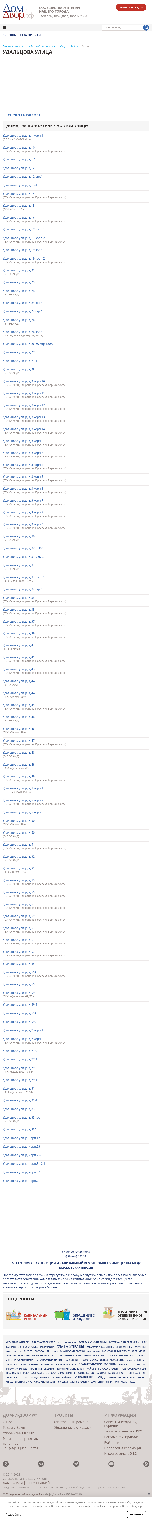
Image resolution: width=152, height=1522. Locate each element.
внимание (71, 1342)
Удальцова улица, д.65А (20, 972)
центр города (105, 1382)
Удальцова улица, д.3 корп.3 (23, 453)
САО (54, 1373)
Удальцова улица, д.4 (18, 645)
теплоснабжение (136, 1373)
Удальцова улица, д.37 (19, 621)
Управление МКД (90, 1377)
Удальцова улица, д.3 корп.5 (23, 477)
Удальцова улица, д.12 (19, 168)
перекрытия (47, 1364)
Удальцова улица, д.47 (19, 741)
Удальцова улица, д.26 (19, 320)
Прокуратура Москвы (17, 1368)
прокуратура (138, 1364)
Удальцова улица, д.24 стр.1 (22, 311)
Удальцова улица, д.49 (19, 776)
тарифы (101, 1373)
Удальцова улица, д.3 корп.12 (24, 405)
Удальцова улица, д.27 (19, 352)
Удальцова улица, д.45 (19, 705)
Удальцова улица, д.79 (19, 1068)
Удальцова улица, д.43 (19, 669)
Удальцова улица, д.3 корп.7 (23, 500)
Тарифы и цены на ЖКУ (123, 1431)
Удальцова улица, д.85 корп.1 (24, 1117)
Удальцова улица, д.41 (19, 657)
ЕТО (21, 1351)
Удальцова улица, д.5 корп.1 (23, 788)
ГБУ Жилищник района (39, 1346)
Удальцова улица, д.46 (19, 717)
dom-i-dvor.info (39, 1483)
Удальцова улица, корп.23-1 (23, 1146)
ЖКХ (49, 1351)
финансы (51, 1382)
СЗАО (69, 1373)
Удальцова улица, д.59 (19, 916)
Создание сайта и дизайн (24, 1494)
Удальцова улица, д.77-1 (20, 1059)
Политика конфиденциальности (20, 1446)
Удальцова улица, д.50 (19, 821)
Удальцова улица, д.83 (19, 1109)
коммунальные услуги (67, 1355)
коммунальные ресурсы (34, 1355)
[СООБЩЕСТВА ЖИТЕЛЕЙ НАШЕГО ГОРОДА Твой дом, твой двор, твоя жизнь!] (18, 12)
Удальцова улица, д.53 (19, 880)
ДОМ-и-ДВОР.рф (14, 1483)
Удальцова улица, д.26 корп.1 (24, 332)
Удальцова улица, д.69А (20, 1013)
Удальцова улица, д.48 (19, 752)
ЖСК (55, 1351)
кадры (97, 1351)
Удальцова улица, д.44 (19, 681)
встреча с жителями (93, 1342)
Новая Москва (90, 1360)
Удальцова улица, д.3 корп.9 (23, 524)
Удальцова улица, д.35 (19, 609)
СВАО (61, 1372)
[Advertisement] (76, 1221)
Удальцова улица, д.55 (19, 892)
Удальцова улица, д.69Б (20, 1022)
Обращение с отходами (84, 1317)
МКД (104, 1355)
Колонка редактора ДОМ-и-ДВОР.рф (76, 1254)
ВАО (60, 1342)
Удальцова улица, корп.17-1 (23, 1138)
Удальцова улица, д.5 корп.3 (23, 812)
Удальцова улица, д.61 (19, 940)
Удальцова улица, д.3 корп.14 (24, 429)
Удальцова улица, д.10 (19, 147)
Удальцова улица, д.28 (19, 369)
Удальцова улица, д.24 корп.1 (24, 303)
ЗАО (89, 1351)
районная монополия (71, 1368)
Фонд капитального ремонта (74, 1382)
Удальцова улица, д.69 (19, 993)
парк (24, 1364)
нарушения (72, 1360)
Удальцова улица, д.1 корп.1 (23, 135)
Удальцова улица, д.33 (19, 598)
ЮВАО (124, 1381)
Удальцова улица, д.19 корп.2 (24, 258)
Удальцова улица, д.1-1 (19, 159)
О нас (7, 1422)
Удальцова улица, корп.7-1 (22, 1181)
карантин (11, 1355)
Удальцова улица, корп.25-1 (23, 1155)
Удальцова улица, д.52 (19, 856)
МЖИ (96, 1355)
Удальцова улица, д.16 (19, 217)
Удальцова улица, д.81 (19, 1088)
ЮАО (117, 1382)
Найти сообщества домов (41, 46)
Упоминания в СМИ (18, 1433)
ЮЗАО (132, 1382)
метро (88, 1355)
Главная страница (13, 46)
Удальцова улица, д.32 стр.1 (22, 589)
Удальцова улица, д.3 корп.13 (24, 417)
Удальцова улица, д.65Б (20, 984)
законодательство (72, 1351)
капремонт (138, 1351)
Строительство (84, 1373)
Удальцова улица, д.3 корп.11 (24, 393)
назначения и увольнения (38, 1359)
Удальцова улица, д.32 (19, 565)
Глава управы (71, 1346)
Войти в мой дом (131, 7)
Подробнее (13, 1514)
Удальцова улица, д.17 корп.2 (24, 238)
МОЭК (9, 1360)
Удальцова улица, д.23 (19, 282)
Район (74, 46)
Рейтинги (111, 1442)
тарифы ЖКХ (116, 1373)
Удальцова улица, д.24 (19, 291)
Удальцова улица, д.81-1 (20, 1100)
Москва (141, 1355)
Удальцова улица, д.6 (18, 928)
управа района (62, 1377)
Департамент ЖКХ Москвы (101, 1347)
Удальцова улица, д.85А (20, 1129)
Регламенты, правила (121, 1436)
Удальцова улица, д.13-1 (20, 185)
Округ (63, 46)
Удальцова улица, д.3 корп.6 (23, 488)
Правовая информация (123, 1448)
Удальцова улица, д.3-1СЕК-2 (23, 557)
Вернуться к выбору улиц (23, 115)
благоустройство (44, 1342)
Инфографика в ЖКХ (120, 1453)
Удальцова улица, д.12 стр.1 (22, 176)
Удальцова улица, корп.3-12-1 (24, 1164)
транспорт (13, 1377)
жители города (34, 1351)
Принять (136, 1514)
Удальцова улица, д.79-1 (20, 1080)
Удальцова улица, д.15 (19, 205)
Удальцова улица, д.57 (19, 904)
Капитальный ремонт (36, 1317)
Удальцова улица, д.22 (19, 270)
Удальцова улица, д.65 (19, 964)
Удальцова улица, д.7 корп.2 (23, 1039)
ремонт (115, 1368)
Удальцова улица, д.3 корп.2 (23, 441)
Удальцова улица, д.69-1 (20, 1005)
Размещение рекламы (21, 1438)
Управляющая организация (25, 1381)
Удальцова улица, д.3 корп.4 (23, 465)
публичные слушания (43, 1368)
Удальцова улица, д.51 (19, 844)
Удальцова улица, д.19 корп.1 (24, 250)
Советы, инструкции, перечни (120, 1424)
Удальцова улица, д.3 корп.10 (24, 381)
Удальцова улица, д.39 (19, 633)
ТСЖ (26, 1377)
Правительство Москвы (98, 1364)
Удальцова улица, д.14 (19, 194)
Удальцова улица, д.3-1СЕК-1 (23, 548)
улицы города (40, 1377)
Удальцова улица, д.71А (20, 1051)
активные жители (18, 1342)
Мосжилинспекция (121, 1355)
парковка (34, 1364)
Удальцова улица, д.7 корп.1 (23, 1030)
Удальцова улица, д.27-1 (20, 361)
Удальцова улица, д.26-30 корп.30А (28, 344)
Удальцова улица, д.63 (19, 952)
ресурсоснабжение (36, 1373)
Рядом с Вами (14, 1427)
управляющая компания (127, 1377)
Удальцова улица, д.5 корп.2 (23, 800)
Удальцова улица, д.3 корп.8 (23, 512)
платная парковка (66, 1364)
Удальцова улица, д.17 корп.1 (24, 229)
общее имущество (112, 1360)
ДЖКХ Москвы (124, 1347)
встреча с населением (125, 1342)
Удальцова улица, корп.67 (21, 1172)
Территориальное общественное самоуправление (133, 1316)
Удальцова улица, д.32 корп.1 (24, 577)
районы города (98, 1368)
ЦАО (94, 1381)
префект (124, 1364)
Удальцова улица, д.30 (19, 536)
